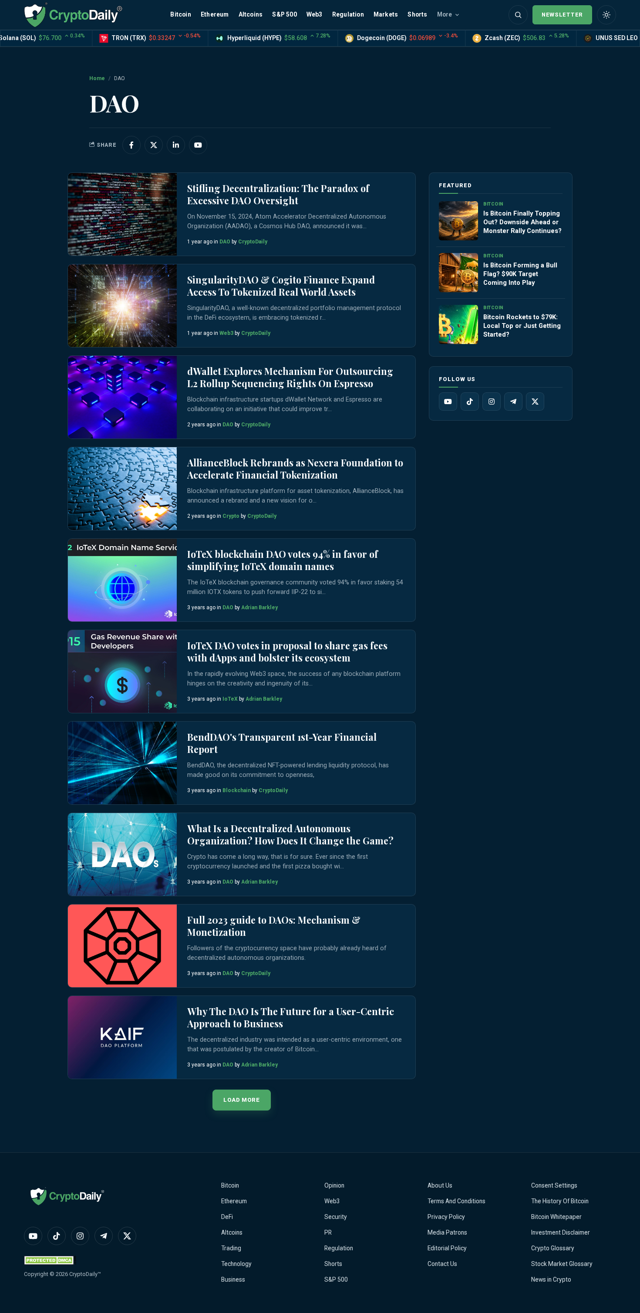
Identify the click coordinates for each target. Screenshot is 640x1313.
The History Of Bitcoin (560, 1201)
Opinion (334, 1185)
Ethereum (215, 14)
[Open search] (518, 14)
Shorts (417, 14)
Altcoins (251, 14)
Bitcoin (180, 14)
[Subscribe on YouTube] (198, 145)
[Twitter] (535, 401)
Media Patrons (447, 1232)
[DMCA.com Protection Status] (50, 1260)
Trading (231, 1248)
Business (233, 1279)
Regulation (348, 14)
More (444, 14)
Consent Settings (554, 1185)
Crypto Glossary (552, 1248)
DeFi (227, 1216)
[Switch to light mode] (606, 14)
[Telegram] (513, 401)
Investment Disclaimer (560, 1232)
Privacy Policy (446, 1216)
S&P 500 (284, 14)
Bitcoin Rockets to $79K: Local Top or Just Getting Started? (522, 325)
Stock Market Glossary (562, 1263)
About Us (440, 1185)
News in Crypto (551, 1279)
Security (335, 1216)
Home (97, 78)
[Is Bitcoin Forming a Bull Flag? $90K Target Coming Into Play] (458, 272)
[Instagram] (491, 401)
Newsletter (562, 14)
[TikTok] (470, 401)
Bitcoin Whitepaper (556, 1216)
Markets (386, 14)
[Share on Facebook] (131, 145)
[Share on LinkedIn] (176, 145)
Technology (236, 1263)
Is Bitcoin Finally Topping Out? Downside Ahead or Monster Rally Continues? (522, 222)
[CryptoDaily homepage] (73, 14)
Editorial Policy (447, 1248)
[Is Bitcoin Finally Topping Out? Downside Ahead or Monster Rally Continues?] (458, 220)
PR (328, 1232)
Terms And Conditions (456, 1201)
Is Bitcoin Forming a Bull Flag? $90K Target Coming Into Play (520, 274)
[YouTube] (448, 401)
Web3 (315, 14)
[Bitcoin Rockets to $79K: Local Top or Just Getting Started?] (458, 324)
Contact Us (442, 1263)
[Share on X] (154, 145)
